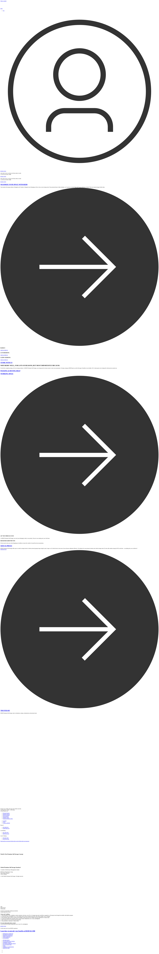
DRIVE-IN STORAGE (7, 935)
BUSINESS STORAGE (8, 934)
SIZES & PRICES (4, 350)
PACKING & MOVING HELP (10, 371)
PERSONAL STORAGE (8, 933)
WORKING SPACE (6, 373)
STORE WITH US (6, 362)
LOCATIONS (6, 938)
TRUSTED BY (5, 710)
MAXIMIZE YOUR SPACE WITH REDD (13, 184)
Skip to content (3, 1)
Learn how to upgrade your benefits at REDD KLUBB (17, 931)
